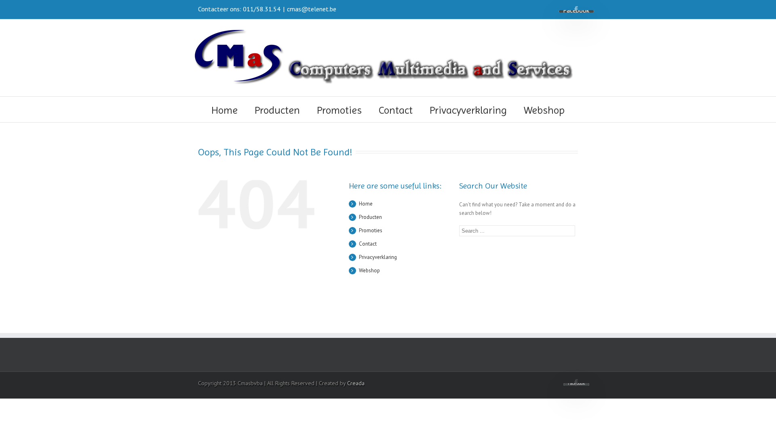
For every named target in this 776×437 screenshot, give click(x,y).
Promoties (339, 110)
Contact (396, 110)
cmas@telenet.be (311, 9)
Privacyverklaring (468, 110)
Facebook (576, 9)
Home (224, 110)
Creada (356, 383)
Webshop (544, 110)
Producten (277, 110)
